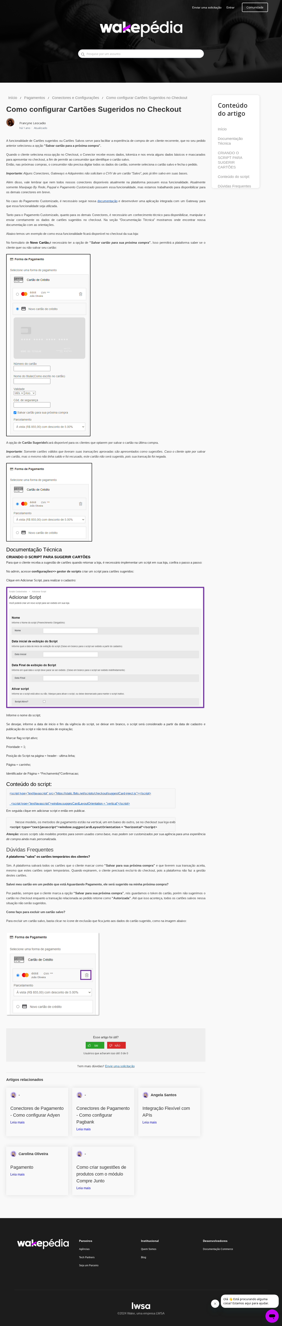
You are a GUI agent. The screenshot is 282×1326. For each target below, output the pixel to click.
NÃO (117, 1045)
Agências (84, 1249)
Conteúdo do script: (234, 177)
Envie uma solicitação (120, 1066)
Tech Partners (87, 1257)
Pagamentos (34, 98)
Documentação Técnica (230, 141)
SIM (96, 1045)
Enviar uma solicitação (207, 7)
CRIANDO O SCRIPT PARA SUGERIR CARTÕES (230, 160)
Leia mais (17, 1122)
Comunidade (254, 7)
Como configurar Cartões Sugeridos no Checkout (146, 98)
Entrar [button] (230, 7)
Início (12, 98)
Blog (143, 1257)
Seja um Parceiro (88, 1265)
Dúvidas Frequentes (234, 186)
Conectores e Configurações (75, 98)
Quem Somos (148, 1249)
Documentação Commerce (218, 1249)
